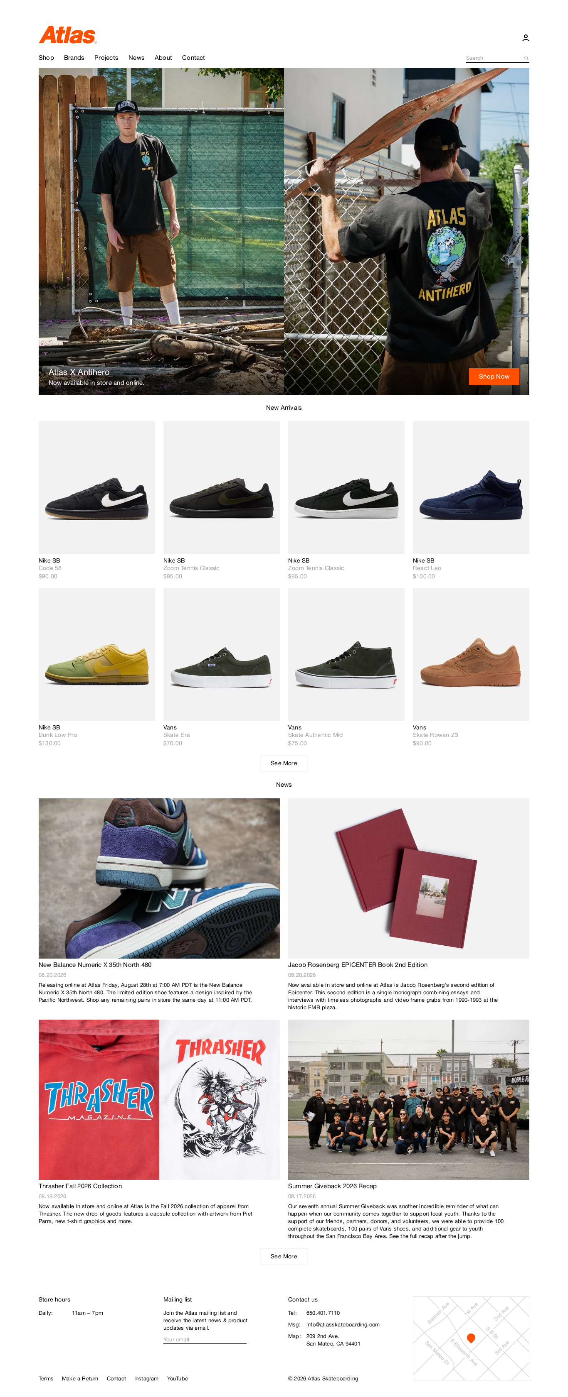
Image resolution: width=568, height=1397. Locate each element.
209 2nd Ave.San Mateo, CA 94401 (333, 1340)
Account (525, 37)
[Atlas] (68, 34)
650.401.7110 (323, 1313)
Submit (527, 58)
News (284, 784)
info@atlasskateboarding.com (343, 1324)
